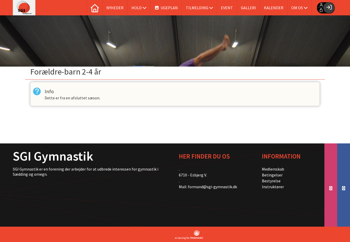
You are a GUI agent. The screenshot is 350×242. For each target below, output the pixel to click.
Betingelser (272, 174)
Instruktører (273, 186)
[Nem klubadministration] (189, 234)
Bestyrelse (271, 180)
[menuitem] (94, 7)
